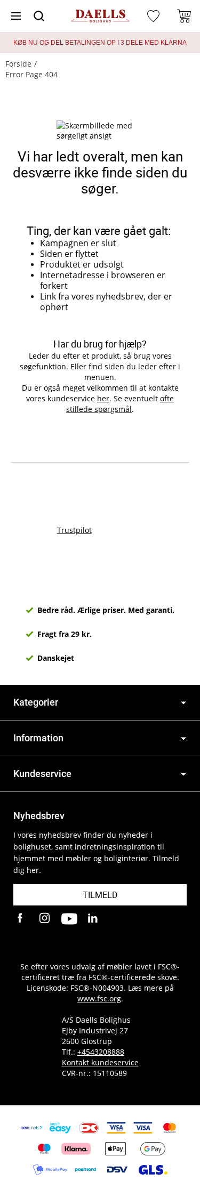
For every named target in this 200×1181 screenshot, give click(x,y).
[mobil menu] (16, 16)
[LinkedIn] (93, 919)
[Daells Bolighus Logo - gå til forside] (100, 16)
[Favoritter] (154, 16)
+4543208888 (100, 1052)
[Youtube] (69, 919)
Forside (18, 64)
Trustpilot (74, 530)
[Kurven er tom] (184, 16)
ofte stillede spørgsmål (120, 403)
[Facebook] (21, 919)
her (103, 398)
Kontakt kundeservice (100, 1062)
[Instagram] (45, 919)
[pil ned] (183, 703)
